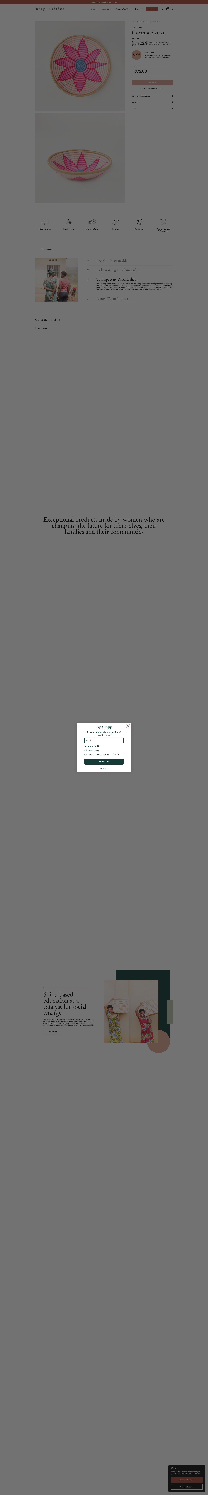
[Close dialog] (128, 726)
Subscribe (104, 761)
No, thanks (104, 768)
